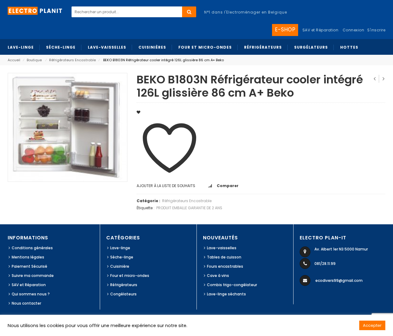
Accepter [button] (372, 325)
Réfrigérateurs (123, 284)
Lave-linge (120, 247)
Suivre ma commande (33, 275)
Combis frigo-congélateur (232, 284)
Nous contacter (26, 303)
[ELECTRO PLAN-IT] (35, 10)
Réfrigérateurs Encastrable (72, 60)
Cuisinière (119, 266)
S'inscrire (376, 30)
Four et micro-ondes (129, 275)
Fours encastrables (225, 266)
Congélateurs (123, 294)
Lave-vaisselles (221, 247)
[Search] (189, 11)
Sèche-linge (121, 257)
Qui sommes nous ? (31, 294)
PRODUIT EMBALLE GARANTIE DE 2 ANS (189, 207)
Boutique (34, 60)
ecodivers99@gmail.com (339, 280)
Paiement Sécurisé (29, 266)
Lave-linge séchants (226, 294)
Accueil (14, 60)
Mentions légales (28, 257)
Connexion (353, 30)
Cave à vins (218, 275)
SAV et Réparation (29, 284)
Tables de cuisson (224, 257)
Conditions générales (32, 247)
